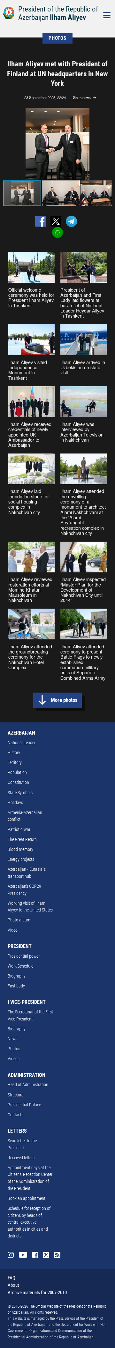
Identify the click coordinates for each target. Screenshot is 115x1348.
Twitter (46, 1255)
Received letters (21, 1158)
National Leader (21, 742)
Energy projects (21, 859)
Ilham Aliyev (68, 17)
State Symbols (20, 792)
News (12, 1039)
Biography (17, 976)
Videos (13, 1058)
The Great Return (22, 839)
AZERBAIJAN (21, 733)
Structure (15, 1095)
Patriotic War (19, 829)
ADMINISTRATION (26, 1075)
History (14, 752)
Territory (15, 762)
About (13, 1285)
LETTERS (17, 1131)
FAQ (11, 1278)
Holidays (15, 802)
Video (13, 930)
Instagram (11, 1255)
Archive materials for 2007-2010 (37, 1292)
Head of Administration (28, 1084)
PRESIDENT (20, 946)
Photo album (19, 920)
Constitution (18, 782)
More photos (64, 700)
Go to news (82, 98)
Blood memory (20, 849)
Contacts (15, 1115)
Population (17, 772)
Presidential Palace (24, 1105)
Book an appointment (26, 1198)
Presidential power (24, 956)
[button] (106, 143)
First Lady (16, 986)
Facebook (35, 1255)
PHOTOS (57, 38)
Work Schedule (20, 966)
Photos (14, 1049)
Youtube (23, 1255)
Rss (57, 1255)
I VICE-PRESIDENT (27, 1002)
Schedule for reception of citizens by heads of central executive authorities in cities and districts (29, 1222)
